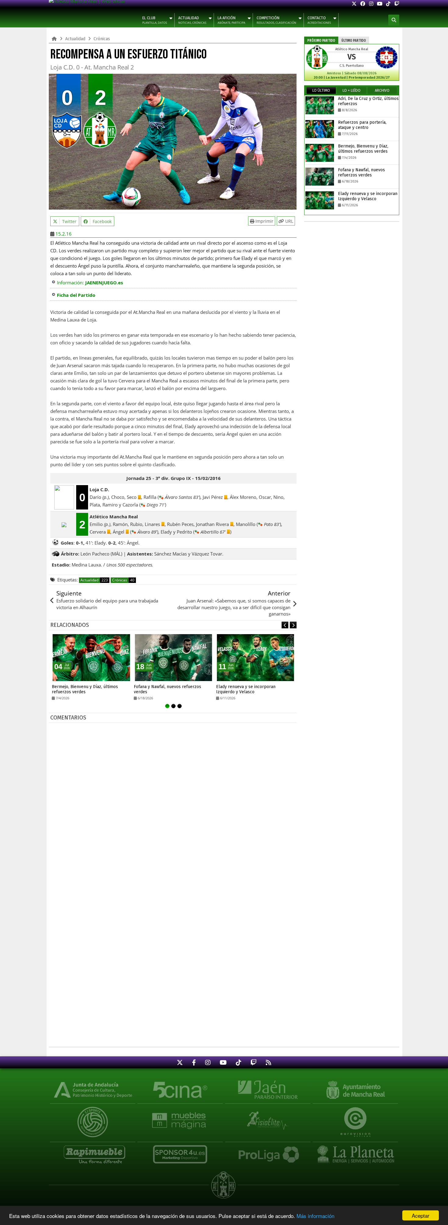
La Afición (231, 20)
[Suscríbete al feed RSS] (268, 1062)
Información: (90, 282)
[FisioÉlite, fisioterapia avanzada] (268, 1117)
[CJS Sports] (92, 1117)
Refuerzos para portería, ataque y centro (362, 125)
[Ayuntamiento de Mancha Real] (355, 1089)
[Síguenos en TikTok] (238, 1062)
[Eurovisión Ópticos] (355, 1117)
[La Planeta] (355, 1151)
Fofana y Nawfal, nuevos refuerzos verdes (167, 689)
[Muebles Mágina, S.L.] (180, 1117)
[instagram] (371, 3)
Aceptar (420, 1215)
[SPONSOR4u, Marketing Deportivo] (180, 1151)
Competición (276, 20)
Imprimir (263, 221)
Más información (315, 1216)
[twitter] (354, 3)
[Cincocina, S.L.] (180, 1089)
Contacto (319, 20)
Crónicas (123, 580)
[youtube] (379, 3)
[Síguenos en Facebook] (194, 1062)
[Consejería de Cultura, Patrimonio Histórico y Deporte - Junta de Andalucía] (92, 1089)
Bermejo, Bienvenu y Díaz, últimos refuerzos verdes (85, 689)
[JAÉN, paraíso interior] (268, 1089)
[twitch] (396, 3)
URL (288, 221)
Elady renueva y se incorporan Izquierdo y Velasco (246, 689)
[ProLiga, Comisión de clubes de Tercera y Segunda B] (268, 1151)
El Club (154, 20)
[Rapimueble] (92, 1151)
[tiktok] (388, 3)
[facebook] (362, 3)
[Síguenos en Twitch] (253, 1062)
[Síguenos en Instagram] (208, 1062)
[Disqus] (173, 802)
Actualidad (192, 20)
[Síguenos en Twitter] (179, 1062)
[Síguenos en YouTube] (223, 1062)
